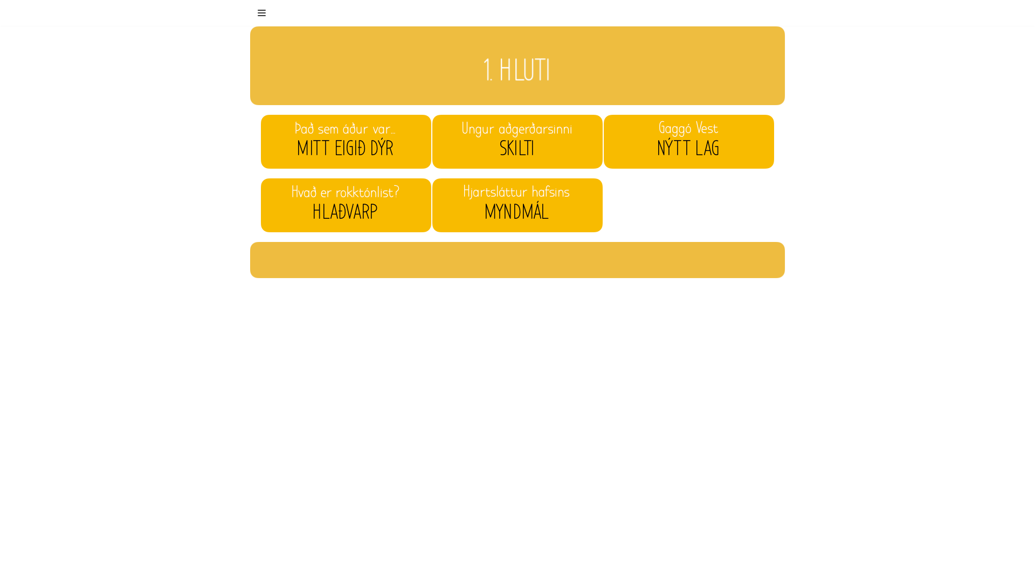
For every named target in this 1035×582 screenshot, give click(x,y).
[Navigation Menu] (262, 13)
